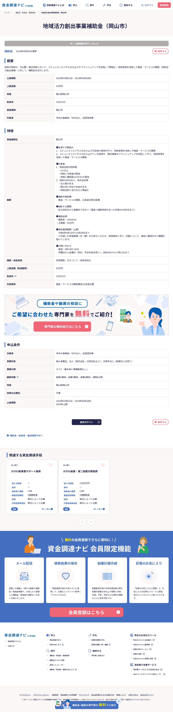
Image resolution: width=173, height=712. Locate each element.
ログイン (149, 5)
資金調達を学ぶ (55, 640)
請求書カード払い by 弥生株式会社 (146, 669)
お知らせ (11, 646)
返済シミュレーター (57, 665)
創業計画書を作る (98, 640)
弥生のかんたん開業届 (141, 644)
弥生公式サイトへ (147, 695)
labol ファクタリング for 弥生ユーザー (147, 674)
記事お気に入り (55, 644)
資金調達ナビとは (55, 5)
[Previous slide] (82, 522)
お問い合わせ (133, 695)
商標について (121, 695)
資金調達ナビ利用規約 (69, 695)
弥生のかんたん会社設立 (142, 640)
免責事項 (55, 695)
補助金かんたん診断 (57, 660)
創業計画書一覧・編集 (99, 644)
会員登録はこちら (86, 612)
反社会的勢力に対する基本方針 (102, 695)
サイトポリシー (25, 695)
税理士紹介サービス (140, 649)
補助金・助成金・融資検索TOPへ (26, 435)
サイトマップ (84, 695)
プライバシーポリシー (41, 695)
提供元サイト (86, 422)
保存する (162, 51)
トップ (7, 12)
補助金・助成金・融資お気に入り (62, 669)
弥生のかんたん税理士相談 (143, 658)
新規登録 (164, 5)
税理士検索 (137, 654)
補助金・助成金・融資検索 (25, 12)
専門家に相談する (98, 655)
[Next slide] (91, 522)
